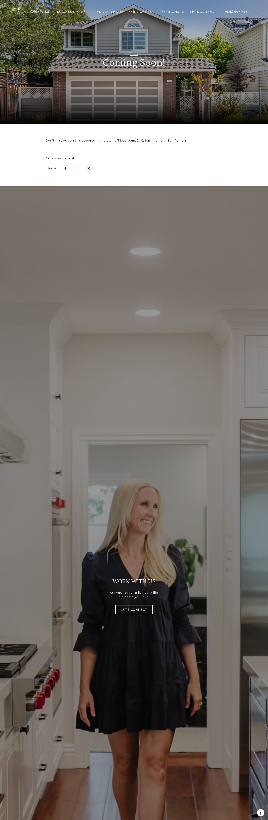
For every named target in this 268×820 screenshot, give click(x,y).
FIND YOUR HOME (108, 11)
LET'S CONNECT (203, 11)
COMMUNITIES (141, 11)
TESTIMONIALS (171, 11)
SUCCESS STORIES (72, 11)
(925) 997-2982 (237, 11)
